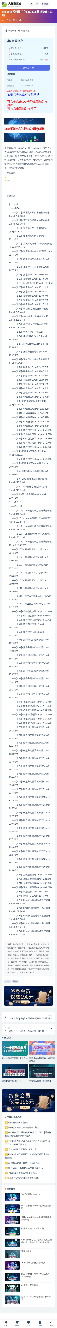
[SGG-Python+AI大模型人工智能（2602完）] (12, 1279)
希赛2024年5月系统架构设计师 (22, 1150)
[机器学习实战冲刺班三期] (12, 1234)
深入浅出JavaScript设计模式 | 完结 (24, 1163)
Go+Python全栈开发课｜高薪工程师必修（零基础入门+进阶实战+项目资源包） (36, 1242)
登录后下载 (28, 68)
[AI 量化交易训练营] (12, 1290)
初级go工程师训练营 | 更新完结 (22, 1173)
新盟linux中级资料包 (11, 1081)
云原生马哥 (26, 1251)
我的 (40, 1325)
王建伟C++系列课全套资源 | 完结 (24, 1178)
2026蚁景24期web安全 (31, 1194)
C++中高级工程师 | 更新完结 (15, 1058)
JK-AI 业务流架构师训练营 (33, 1263)
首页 (5, 1325)
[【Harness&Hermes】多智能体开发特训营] (12, 1222)
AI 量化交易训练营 (29, 1285)
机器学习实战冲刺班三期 (32, 1229)
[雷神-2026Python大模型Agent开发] (12, 1302)
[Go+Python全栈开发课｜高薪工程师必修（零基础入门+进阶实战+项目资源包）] (12, 1245)
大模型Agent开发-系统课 (40, 1081)
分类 (17, 1325)
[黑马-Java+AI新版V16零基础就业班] (42, 1048)
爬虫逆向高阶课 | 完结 (18, 1123)
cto (3, 20)
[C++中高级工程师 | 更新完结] (15, 1049)
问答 (28, 1325)
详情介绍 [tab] (12, 31)
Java (7, 981)
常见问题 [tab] (25, 31)
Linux (20, 148)
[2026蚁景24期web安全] (12, 1199)
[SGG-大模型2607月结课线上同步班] (12, 1211)
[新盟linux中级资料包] (15, 1072)
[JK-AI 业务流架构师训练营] (12, 1267)
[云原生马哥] (12, 1256)
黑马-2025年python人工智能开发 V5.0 (25, 1168)
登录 (46, 4)
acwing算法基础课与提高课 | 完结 (23, 1128)
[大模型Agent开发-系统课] (42, 1075)
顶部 (51, 1325)
